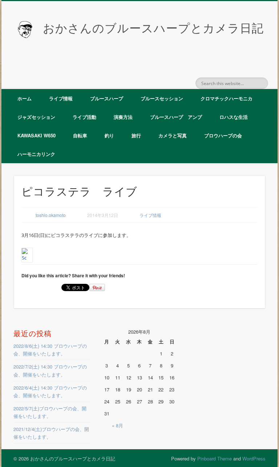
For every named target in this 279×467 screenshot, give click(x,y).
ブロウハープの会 (223, 135)
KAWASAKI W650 (36, 135)
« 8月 (117, 425)
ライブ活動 (84, 116)
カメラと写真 (172, 135)
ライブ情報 (61, 98)
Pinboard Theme (214, 458)
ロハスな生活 (233, 116)
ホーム (24, 98)
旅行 (136, 135)
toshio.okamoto (51, 215)
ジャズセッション (36, 116)
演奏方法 (123, 116)
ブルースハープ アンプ (176, 116)
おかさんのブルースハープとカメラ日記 (153, 28)
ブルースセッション (162, 98)
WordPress (254, 458)
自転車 (80, 135)
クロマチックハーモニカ (226, 98)
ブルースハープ (106, 98)
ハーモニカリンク (36, 153)
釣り (109, 135)
